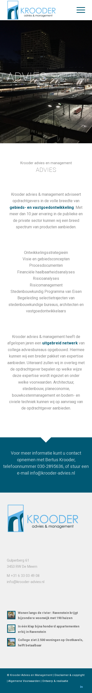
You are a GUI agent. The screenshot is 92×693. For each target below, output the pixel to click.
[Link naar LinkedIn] (81, 687)
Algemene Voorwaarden (24, 681)
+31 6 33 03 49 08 (25, 575)
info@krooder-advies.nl (25, 582)
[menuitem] (78, 10)
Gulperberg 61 (18, 560)
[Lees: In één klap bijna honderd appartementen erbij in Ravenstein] (11, 628)
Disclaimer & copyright (69, 675)
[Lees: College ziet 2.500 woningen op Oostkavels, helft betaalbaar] (11, 642)
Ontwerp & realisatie (55, 681)
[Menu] (78, 10)
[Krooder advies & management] (38, 10)
